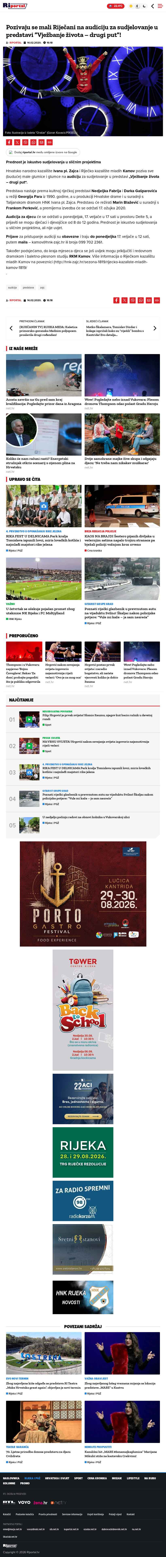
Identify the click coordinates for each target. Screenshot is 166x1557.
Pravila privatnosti (48, 1514)
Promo (25, 1483)
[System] (137, 6)
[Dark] (144, 6)
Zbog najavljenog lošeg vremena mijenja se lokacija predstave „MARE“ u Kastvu (120, 1385)
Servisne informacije (72, 1514)
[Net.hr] (9, 1502)
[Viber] (25, 142)
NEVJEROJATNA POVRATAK (57, 711)
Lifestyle (133, 1478)
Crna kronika (94, 551)
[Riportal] (15, 6)
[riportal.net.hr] (10, 1546)
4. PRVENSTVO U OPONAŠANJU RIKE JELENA (34, 531)
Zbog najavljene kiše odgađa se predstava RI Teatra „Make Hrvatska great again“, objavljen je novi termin (43, 1385)
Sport (48, 725)
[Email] (41, 142)
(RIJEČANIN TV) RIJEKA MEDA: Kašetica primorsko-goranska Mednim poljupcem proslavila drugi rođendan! (48, 331)
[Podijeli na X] (17, 142)
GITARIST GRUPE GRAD (99, 604)
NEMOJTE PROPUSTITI (98, 1447)
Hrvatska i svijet (57, 1478)
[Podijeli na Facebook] (9, 142)
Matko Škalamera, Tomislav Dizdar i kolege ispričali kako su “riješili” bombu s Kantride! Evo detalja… (115, 331)
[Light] (131, 6)
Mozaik (117, 1478)
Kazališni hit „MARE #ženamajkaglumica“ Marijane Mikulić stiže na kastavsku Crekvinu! (121, 1454)
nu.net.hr (136, 1529)
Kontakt (131, 1514)
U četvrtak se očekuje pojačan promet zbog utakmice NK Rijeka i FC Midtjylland (40, 611)
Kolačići (7, 1514)
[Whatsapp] (33, 142)
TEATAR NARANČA (17, 1447)
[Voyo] (24, 1502)
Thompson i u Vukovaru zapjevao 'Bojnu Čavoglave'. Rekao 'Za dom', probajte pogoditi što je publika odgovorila (23, 673)
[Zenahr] (40, 1502)
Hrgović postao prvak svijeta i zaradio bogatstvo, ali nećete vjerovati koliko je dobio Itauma (101, 673)
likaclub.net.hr (10, 1536)
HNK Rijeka (15, 619)
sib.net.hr (54, 1529)
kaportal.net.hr (71, 1529)
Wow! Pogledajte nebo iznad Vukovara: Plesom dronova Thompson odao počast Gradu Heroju (122, 401)
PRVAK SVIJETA (51, 738)
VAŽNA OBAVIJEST (96, 1379)
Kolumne (9, 1483)
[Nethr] (59, 1502)
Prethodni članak (11, 328)
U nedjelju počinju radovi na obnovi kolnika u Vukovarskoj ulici (86, 817)
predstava (28, 287)
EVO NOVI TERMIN (17, 1379)
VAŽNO (10, 604)
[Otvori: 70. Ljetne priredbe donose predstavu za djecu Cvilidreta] (44, 1422)
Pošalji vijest (115, 1514)
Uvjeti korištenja (95, 1514)
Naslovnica (11, 1478)
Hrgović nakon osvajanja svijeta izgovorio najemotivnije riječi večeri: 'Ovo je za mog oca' (63, 671)
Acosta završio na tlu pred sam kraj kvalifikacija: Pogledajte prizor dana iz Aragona (43, 401)
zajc (42, 287)
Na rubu (150, 1478)
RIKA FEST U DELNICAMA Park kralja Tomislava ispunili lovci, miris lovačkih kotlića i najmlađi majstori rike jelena (43, 540)
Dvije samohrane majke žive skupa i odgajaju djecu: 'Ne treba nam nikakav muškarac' (120, 460)
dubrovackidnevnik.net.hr (114, 1529)
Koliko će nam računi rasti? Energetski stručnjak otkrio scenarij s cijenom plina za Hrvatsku (40, 462)
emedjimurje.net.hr (12, 1529)
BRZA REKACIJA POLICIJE (100, 531)
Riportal (16, 43)
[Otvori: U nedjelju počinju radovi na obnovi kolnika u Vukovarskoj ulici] (29, 825)
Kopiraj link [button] (50, 142)
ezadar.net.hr (90, 1529)
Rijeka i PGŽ (16, 551)
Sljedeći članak (155, 328)
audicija (12, 287)
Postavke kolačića (25, 1514)
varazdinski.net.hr (36, 1529)
